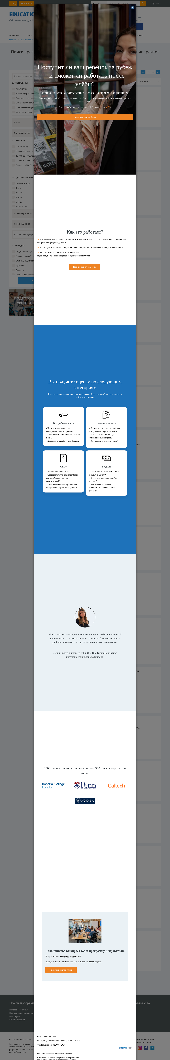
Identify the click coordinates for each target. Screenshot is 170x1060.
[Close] (132, 7)
